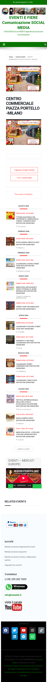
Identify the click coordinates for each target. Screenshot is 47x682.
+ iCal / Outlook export (24, 178)
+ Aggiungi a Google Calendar (24, 170)
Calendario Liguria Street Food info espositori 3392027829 (27, 266)
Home (11, 57)
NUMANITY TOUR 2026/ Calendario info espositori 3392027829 (28, 343)
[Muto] (35, 486)
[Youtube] (23, 630)
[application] (23, 478)
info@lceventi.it (13, 595)
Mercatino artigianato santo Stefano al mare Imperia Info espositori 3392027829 (26, 290)
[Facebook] (6, 630)
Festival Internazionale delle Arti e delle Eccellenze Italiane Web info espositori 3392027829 (27, 403)
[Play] (10, 486)
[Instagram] (32, 630)
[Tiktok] (41, 630)
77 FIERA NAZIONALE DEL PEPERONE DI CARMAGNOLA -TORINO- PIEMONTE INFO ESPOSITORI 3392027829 (27, 220)
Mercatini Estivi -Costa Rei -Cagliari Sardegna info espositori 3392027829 (28, 434)
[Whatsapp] (32, 637)
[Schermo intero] (39, 486)
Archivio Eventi (20, 57)
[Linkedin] (15, 637)
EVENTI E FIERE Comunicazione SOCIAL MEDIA (23, 22)
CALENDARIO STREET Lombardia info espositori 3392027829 (27, 366)
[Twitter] (15, 630)
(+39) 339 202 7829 (15, 579)
